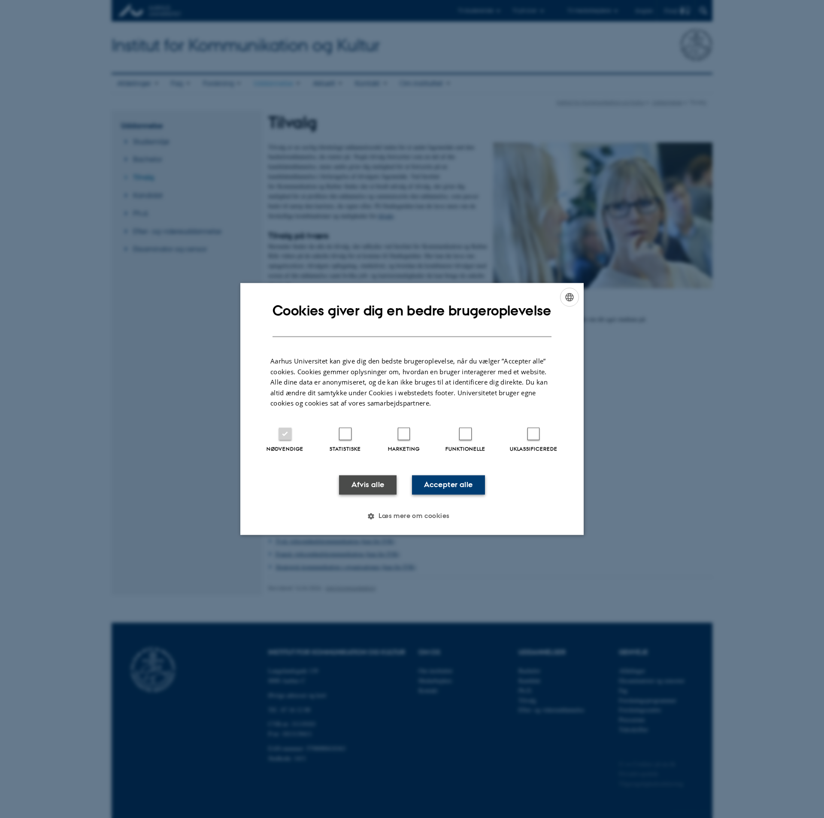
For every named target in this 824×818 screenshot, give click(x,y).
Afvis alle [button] (368, 484)
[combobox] (569, 297)
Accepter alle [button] (448, 484)
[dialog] (412, 409)
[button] (411, 516)
